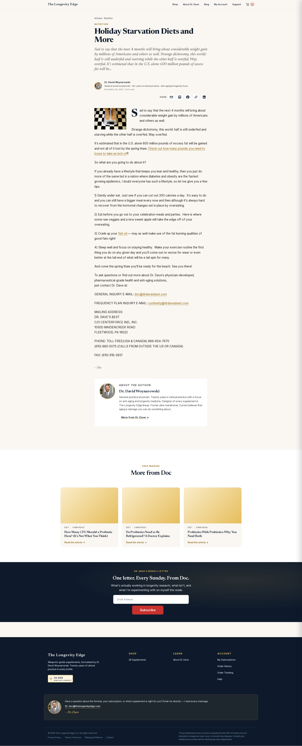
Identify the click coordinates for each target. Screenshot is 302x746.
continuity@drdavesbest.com (168, 303)
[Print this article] (179, 97)
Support (236, 4)
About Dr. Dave (191, 4)
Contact (110, 737)
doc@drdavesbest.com (150, 294)
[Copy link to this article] (196, 97)
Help (219, 679)
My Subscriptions (226, 659)
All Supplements (137, 659)
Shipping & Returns (94, 737)
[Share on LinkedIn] (204, 97)
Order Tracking (225, 672)
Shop (175, 4)
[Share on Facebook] (187, 97)
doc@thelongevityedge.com (84, 706)
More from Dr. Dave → (135, 417)
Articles (98, 18)
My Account (220, 4)
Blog (206, 4)
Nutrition (108, 18)
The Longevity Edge (63, 4)
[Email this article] (171, 97)
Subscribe (148, 610)
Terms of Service (73, 737)
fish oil (123, 233)
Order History (224, 666)
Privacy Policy (54, 737)
